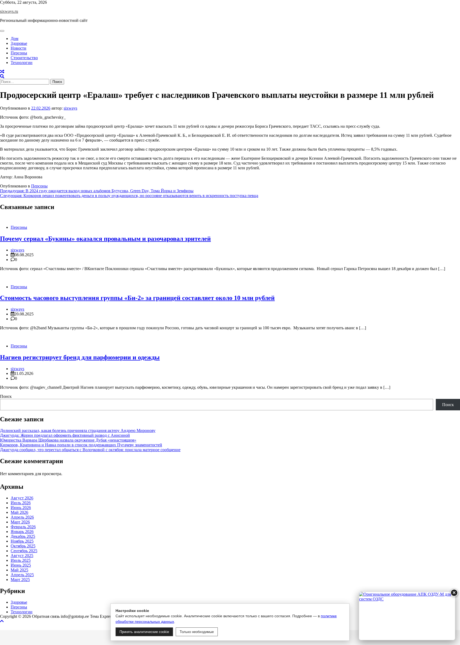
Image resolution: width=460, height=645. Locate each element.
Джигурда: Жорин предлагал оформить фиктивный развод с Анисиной (65, 435)
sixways (70, 108)
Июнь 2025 (21, 565)
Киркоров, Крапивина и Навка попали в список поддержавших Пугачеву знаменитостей (81, 445)
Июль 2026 (21, 502)
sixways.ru (9, 11)
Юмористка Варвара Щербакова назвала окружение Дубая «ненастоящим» (68, 440)
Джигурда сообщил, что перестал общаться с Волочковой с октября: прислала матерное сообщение (90, 449)
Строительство (24, 57)
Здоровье (19, 43)
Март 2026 (20, 522)
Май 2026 (19, 512)
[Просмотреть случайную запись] (2, 71)
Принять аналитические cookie (144, 632)
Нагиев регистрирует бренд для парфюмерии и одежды (80, 357)
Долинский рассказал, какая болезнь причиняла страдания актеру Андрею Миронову (77, 430)
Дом (14, 38)
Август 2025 (22, 555)
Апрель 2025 (22, 574)
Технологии (21, 62)
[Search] (2, 76)
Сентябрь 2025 (24, 550)
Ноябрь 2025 (22, 541)
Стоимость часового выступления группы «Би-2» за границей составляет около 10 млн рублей (137, 297)
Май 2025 (19, 570)
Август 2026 (22, 498)
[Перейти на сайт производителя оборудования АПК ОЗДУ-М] (407, 616)
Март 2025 (20, 579)
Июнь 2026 (21, 507)
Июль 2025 (21, 560)
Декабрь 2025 (23, 536)
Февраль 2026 (23, 526)
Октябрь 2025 (23, 546)
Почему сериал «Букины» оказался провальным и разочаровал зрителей (105, 238)
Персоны (19, 53)
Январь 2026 (22, 531)
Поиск (6, 396)
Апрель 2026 (22, 517)
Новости (18, 48)
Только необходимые (197, 632)
